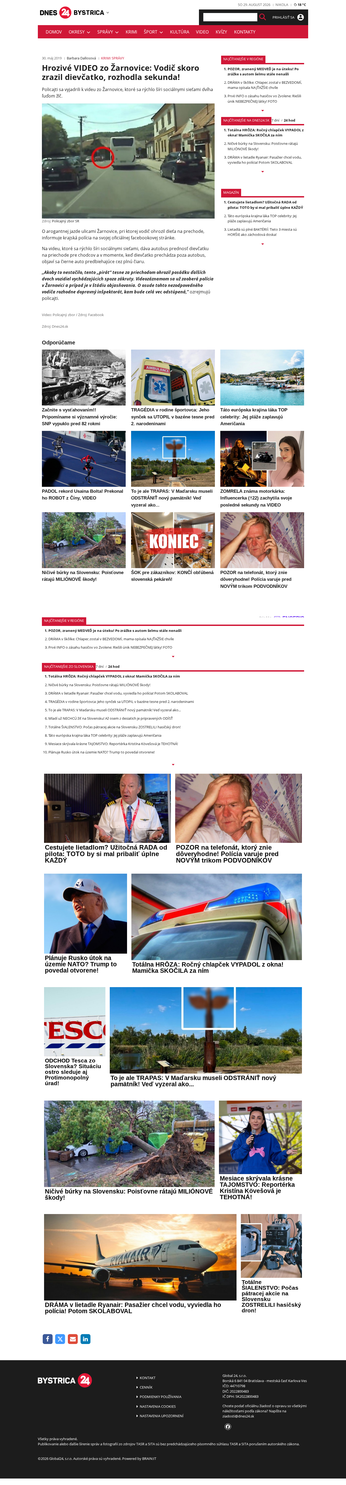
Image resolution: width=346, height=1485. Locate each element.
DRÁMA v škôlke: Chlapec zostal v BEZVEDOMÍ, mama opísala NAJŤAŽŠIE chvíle (265, 85)
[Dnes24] (89, 12)
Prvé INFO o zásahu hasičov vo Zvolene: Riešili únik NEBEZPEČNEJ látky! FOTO (264, 98)
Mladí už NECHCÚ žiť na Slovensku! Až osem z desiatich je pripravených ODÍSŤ (110, 718)
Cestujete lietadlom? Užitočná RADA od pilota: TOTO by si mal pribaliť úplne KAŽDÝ (265, 205)
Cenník (145, 1387)
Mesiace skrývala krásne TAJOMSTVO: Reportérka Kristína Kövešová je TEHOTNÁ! (113, 743)
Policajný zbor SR (65, 221)
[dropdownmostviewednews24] (262, 172)
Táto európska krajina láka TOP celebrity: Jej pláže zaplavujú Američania (262, 218)
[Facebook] (48, 1339)
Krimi (131, 32)
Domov (54, 32)
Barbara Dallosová (81, 58)
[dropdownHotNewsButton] (262, 244)
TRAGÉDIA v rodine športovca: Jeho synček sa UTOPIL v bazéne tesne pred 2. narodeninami (121, 701)
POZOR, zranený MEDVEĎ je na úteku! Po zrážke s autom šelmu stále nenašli (263, 71)
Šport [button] (151, 32)
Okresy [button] (78, 32)
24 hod (289, 120)
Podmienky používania (160, 1396)
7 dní (275, 120)
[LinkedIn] (85, 1339)
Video (202, 32)
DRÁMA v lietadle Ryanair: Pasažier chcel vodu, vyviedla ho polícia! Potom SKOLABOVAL (265, 160)
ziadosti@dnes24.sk (238, 1416)
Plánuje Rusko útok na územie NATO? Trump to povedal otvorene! (101, 752)
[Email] (73, 1339)
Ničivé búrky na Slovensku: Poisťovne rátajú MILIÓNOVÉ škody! (99, 684)
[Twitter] (60, 1339)
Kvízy (221, 32)
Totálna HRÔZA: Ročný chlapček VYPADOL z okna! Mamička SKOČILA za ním (266, 133)
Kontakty (244, 32)
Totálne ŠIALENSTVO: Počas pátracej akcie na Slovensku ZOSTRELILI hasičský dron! (114, 727)
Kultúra (179, 32)
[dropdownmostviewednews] (262, 111)
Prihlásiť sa (283, 17)
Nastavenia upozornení (161, 1415)
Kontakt (147, 1377)
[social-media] (226, 1426)
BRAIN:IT (149, 1458)
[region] (108, 12)
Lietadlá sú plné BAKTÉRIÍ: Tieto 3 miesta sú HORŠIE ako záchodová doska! (262, 232)
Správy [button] (106, 32)
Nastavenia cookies (157, 1406)
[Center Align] (262, 17)
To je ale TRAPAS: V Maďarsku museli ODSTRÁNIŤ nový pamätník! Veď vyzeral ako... (114, 710)
